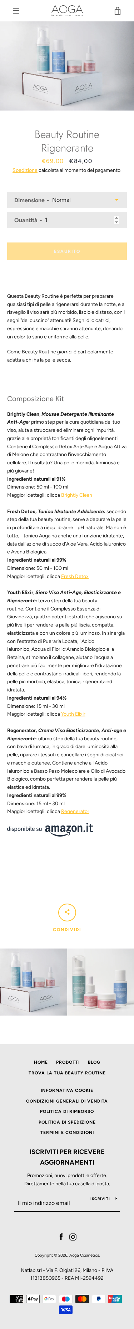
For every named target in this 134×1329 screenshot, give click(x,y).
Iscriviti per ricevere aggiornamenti (67, 1157)
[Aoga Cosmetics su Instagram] (72, 1237)
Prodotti (68, 1062)
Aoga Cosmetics (84, 1255)
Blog (94, 1062)
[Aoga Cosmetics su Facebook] (61, 1237)
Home (41, 1062)
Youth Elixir (73, 714)
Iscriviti (100, 1198)
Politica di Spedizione (67, 1122)
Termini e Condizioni (67, 1132)
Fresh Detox (75, 576)
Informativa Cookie (67, 1090)
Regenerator (75, 811)
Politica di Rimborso (67, 1111)
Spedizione (25, 170)
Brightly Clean (76, 495)
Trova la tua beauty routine (67, 1072)
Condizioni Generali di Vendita (67, 1101)
